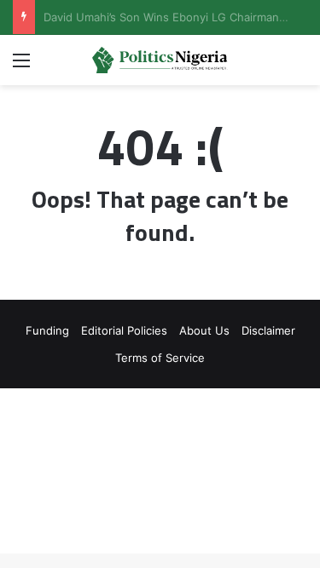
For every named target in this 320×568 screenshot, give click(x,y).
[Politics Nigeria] (160, 60)
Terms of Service (160, 357)
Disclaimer (268, 330)
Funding (47, 330)
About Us (204, 330)
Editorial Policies (124, 330)
